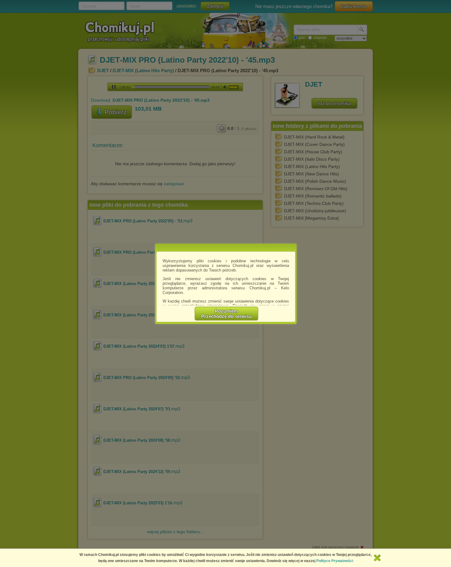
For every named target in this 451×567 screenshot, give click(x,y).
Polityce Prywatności (334, 561)
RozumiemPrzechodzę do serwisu (226, 313)
